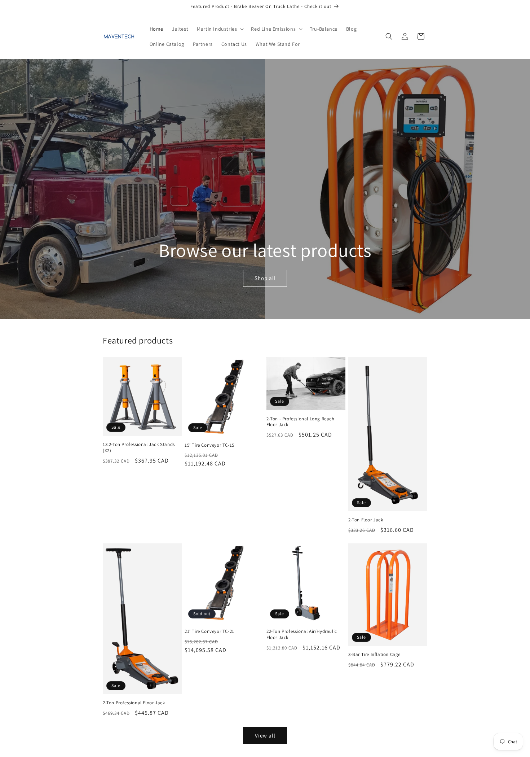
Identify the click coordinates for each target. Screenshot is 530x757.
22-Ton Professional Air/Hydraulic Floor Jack (301, 634)
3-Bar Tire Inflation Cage (374, 654)
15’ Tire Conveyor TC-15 (209, 445)
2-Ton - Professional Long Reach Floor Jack (300, 422)
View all (265, 735)
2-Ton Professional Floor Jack (134, 703)
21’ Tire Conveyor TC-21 (209, 631)
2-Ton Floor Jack (365, 520)
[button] (220, 28)
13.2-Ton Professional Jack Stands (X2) (139, 448)
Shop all (264, 278)
